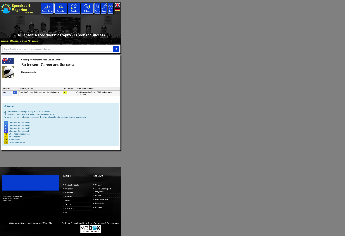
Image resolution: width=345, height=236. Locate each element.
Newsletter (100, 203)
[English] (117, 5)
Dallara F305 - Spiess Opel (101, 92)
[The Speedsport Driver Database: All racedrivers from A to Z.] (87, 7)
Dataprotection (101, 199)
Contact (98, 185)
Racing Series (47, 11)
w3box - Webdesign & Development (102, 223)
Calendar (60, 11)
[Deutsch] (117, 10)
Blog (110, 11)
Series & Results (72, 185)
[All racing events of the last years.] (60, 7)
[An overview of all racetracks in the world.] (74, 7)
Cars (104, 11)
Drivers (87, 11)
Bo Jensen (33, 41)
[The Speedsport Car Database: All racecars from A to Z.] (104, 7)
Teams (97, 11)
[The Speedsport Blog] (110, 7)
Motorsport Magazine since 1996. (18, 185)
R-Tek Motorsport (82, 92)
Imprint (98, 195)
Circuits (74, 11)
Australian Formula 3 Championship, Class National (38, 92)
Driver (24, 41)
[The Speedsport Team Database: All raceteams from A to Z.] (97, 7)
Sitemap (98, 207)
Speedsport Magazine (10, 41)
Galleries (69, 193)
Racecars (69, 208)
